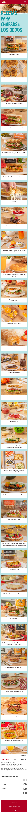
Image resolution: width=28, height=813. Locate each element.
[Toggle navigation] (25, 2)
